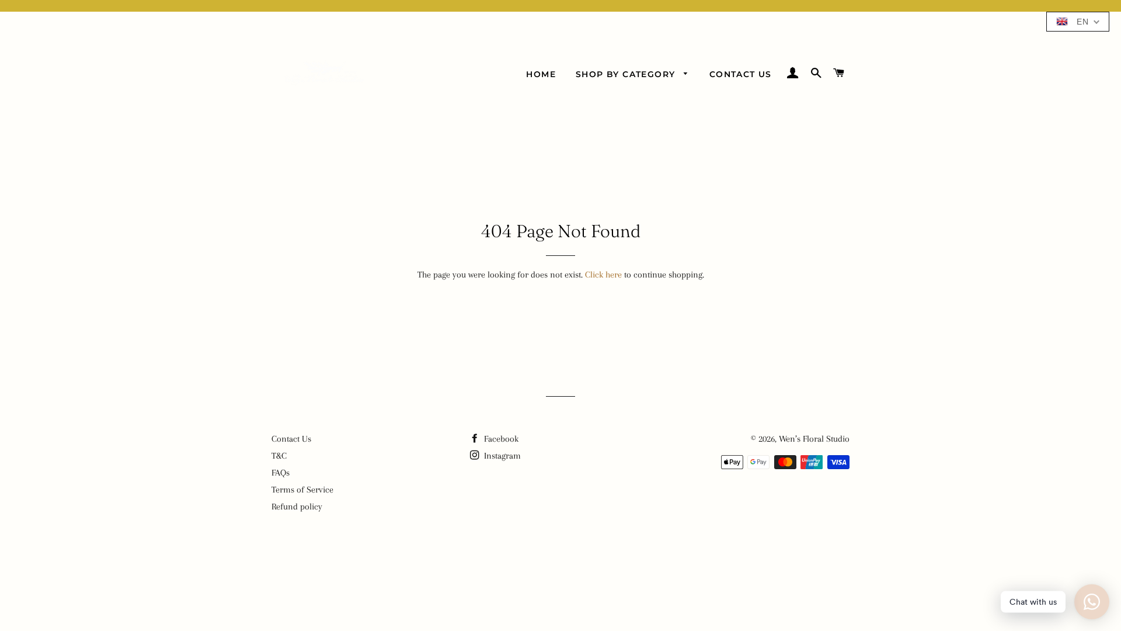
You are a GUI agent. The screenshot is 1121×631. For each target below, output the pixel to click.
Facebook (500, 439)
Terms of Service (302, 489)
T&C (279, 455)
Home (541, 74)
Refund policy (296, 506)
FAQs (280, 472)
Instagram (501, 455)
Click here (603, 274)
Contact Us (740, 74)
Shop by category (627, 74)
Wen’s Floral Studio (814, 439)
